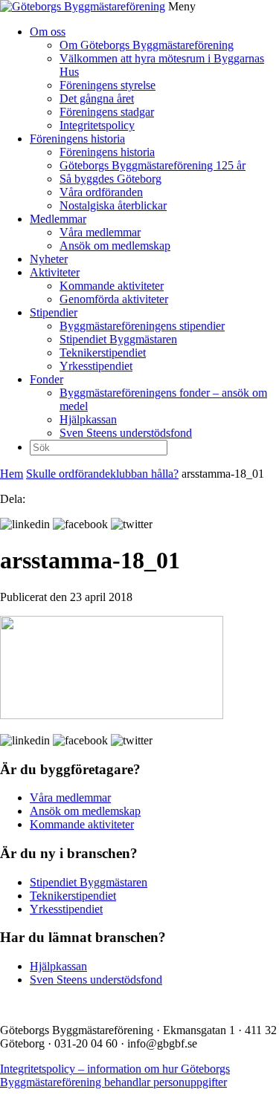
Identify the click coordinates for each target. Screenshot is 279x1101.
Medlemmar (58, 218)
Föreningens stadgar (107, 111)
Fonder (46, 379)
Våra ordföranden (101, 192)
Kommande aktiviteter (112, 285)
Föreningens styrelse (107, 85)
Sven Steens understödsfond (126, 432)
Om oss (47, 31)
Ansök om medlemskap (115, 245)
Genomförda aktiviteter (114, 299)
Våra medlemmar (100, 232)
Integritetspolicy (97, 125)
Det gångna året (97, 98)
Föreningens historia (77, 138)
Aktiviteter (55, 272)
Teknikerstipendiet (103, 352)
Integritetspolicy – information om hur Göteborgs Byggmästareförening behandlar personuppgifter (115, 1075)
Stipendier (53, 312)
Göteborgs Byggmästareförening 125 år (153, 165)
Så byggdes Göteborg (110, 178)
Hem (11, 473)
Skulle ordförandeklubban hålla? (102, 473)
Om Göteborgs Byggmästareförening (147, 45)
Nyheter (49, 259)
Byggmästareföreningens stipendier (142, 325)
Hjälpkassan (88, 419)
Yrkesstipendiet (96, 366)
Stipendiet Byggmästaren (118, 339)
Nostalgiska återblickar (113, 205)
